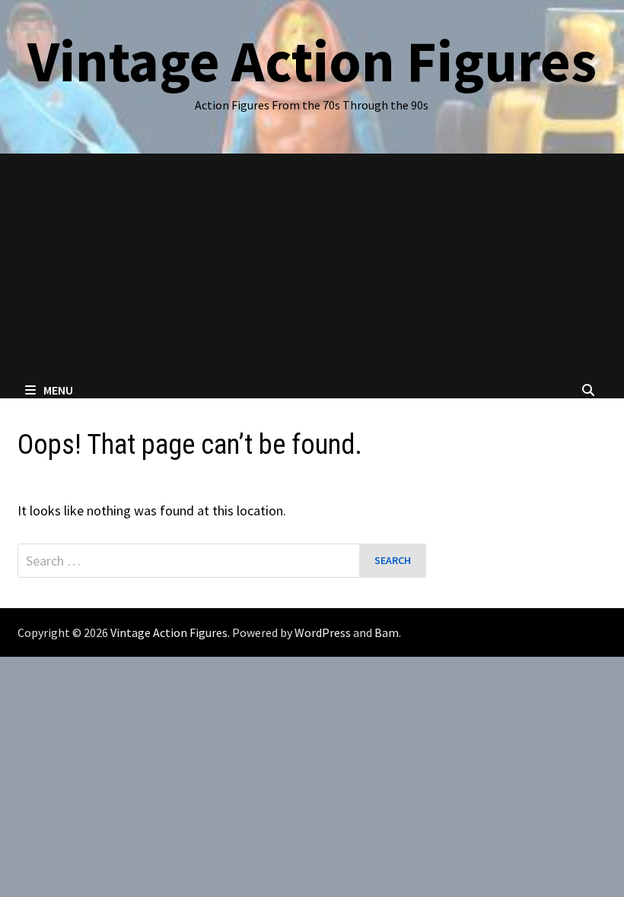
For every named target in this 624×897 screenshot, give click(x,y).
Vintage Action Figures (312, 60)
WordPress (322, 632)
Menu (58, 390)
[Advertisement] (312, 267)
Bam (386, 632)
